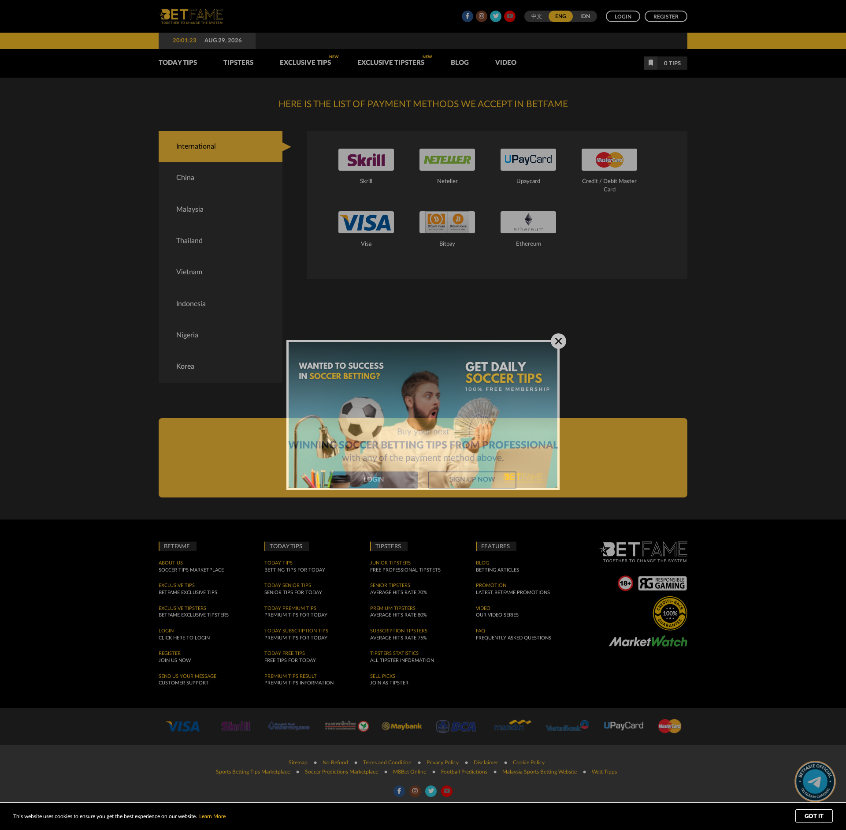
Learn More (212, 816)
